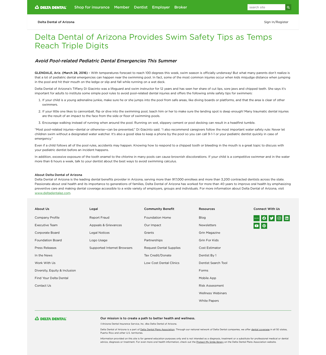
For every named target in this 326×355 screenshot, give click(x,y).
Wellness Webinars (213, 293)
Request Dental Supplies (162, 248)
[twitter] (272, 218)
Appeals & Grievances (105, 225)
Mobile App (207, 278)
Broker (180, 7)
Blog (202, 217)
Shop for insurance (92, 7)
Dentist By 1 (207, 255)
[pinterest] (264, 226)
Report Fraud (99, 217)
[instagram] (279, 218)
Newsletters (207, 225)
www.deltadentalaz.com (52, 193)
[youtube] (257, 226)
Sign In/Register (276, 22)
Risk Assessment (211, 285)
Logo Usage (98, 240)
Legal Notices (99, 232)
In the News (43, 255)
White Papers (209, 300)
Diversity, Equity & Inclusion (55, 270)
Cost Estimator (210, 248)
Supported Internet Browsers (110, 248)
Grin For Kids (209, 240)
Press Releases (45, 248)
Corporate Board (47, 232)
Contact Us (43, 285)
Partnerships (153, 240)
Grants (149, 232)
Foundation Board (48, 240)
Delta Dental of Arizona (56, 22)
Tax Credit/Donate (157, 255)
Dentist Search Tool (213, 263)
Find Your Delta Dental (51, 278)
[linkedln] (287, 218)
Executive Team (46, 225)
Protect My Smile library (210, 341)
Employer (161, 7)
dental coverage (260, 329)
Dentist (141, 7)
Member (121, 7)
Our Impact (152, 225)
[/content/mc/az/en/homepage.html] (51, 7)
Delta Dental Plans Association (157, 329)
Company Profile (47, 217)
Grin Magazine (209, 232)
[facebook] (264, 218)
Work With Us (45, 263)
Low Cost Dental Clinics (161, 263)
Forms (203, 270)
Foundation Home (157, 217)
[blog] (257, 218)
